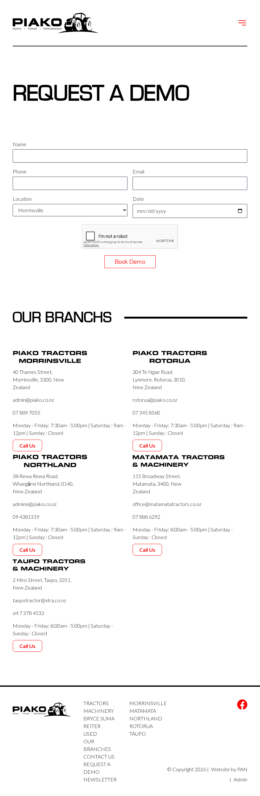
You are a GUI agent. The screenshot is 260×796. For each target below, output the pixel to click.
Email (138, 171)
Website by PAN (229, 769)
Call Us (27, 445)
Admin (240, 779)
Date (138, 199)
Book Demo (130, 262)
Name (19, 144)
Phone (20, 171)
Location (22, 199)
